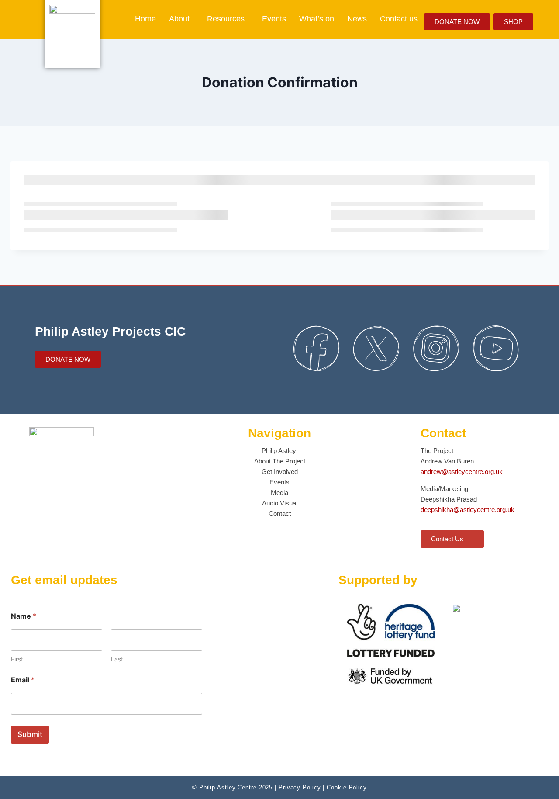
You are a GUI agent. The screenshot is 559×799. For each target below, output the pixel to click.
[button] (181, 19)
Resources (226, 18)
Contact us (399, 18)
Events (274, 18)
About (179, 18)
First (17, 659)
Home (145, 18)
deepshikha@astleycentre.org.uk (467, 509)
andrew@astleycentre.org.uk (462, 471)
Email (23, 680)
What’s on (316, 18)
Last (117, 659)
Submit (29, 734)
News (357, 18)
